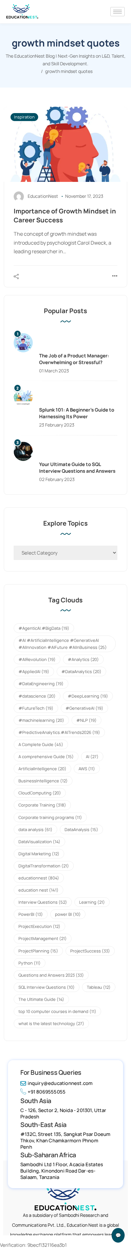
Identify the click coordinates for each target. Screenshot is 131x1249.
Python (29, 963)
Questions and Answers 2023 (51, 975)
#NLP (86, 720)
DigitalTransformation (43, 866)
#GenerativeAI (84, 708)
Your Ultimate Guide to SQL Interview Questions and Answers (77, 467)
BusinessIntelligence (43, 781)
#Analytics (83, 659)
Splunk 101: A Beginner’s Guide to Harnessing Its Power (76, 413)
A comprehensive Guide (46, 756)
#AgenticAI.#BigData (43, 628)
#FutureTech (35, 708)
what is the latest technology (51, 1023)
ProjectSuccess (90, 951)
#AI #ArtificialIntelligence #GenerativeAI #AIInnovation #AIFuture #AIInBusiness (62, 643)
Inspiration (24, 117)
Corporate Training (42, 805)
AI (92, 756)
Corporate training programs (50, 817)
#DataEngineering (41, 683)
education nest (38, 890)
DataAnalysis (81, 829)
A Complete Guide (40, 744)
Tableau (99, 987)
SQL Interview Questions (46, 987)
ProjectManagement (42, 938)
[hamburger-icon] (117, 11)
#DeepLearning (88, 696)
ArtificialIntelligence (42, 769)
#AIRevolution (37, 659)
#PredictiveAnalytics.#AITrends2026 (59, 732)
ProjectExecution (39, 926)
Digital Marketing (38, 854)
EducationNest (43, 196)
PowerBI (30, 914)
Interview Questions (42, 902)
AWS (87, 769)
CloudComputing (39, 793)
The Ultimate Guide (41, 999)
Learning (92, 902)
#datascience (37, 696)
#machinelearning (41, 720)
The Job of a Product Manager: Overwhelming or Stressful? (74, 359)
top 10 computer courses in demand (57, 1011)
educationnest (38, 878)
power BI (68, 914)
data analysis (35, 829)
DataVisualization (39, 841)
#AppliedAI (33, 671)
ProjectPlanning (38, 951)
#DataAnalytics (81, 671)
